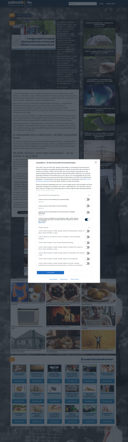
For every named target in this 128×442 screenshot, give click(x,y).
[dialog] (64, 221)
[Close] (96, 163)
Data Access (64, 279)
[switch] (87, 199)
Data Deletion (53, 279)
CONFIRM (50, 272)
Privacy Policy (75, 279)
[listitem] (64, 195)
